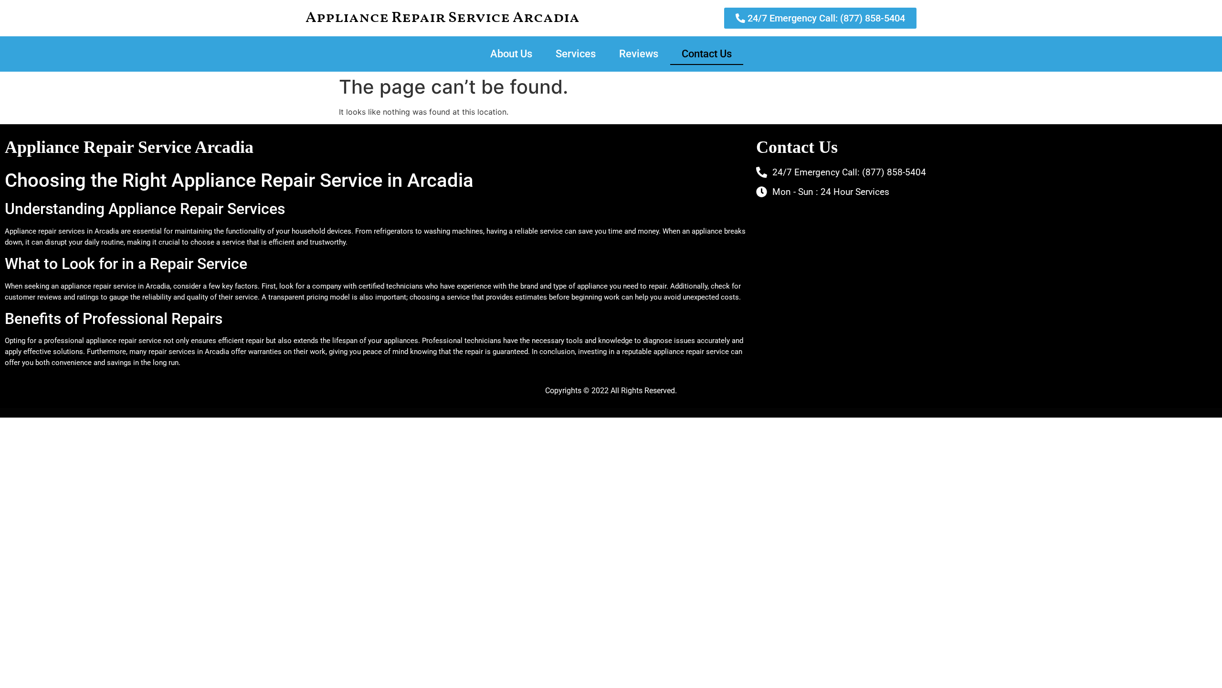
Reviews (638, 54)
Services (576, 54)
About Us (511, 54)
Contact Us (707, 54)
